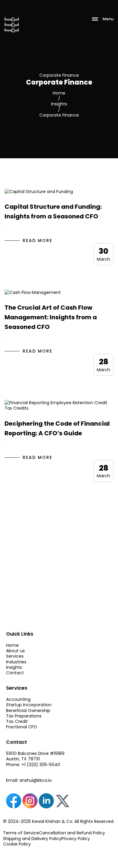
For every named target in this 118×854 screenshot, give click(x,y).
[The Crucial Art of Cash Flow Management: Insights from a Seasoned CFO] (33, 292)
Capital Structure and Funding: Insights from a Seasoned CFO (53, 211)
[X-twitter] (62, 800)
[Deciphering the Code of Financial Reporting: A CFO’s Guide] (59, 405)
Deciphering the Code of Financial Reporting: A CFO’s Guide (57, 428)
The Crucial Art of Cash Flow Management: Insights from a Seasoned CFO (51, 317)
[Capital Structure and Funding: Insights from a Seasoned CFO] (39, 191)
